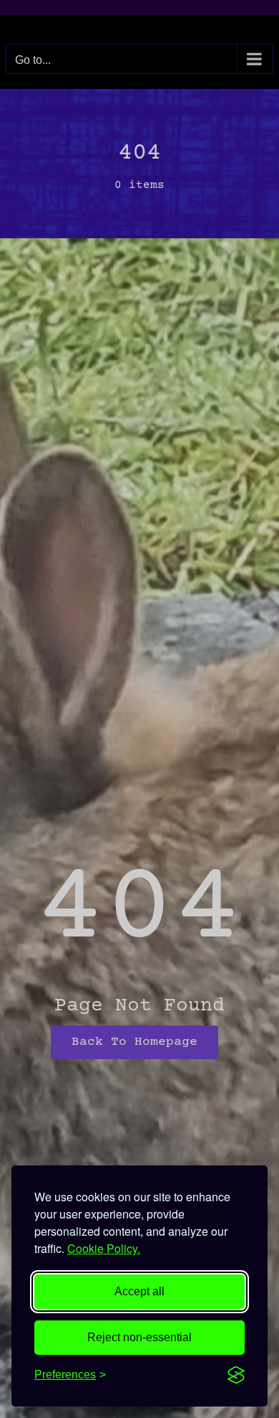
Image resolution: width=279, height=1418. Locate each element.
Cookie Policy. (103, 1248)
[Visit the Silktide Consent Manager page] (236, 1375)
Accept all (139, 1291)
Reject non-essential (139, 1337)
